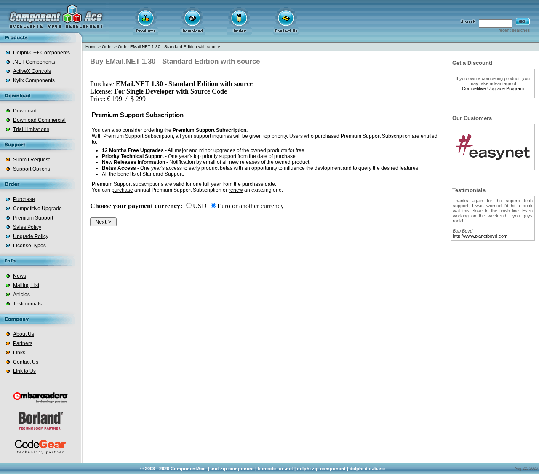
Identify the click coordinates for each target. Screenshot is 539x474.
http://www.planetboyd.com (480, 235)
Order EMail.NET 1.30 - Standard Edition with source (169, 46)
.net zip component (232, 468)
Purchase (24, 199)
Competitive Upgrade (37, 209)
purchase (122, 190)
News (19, 276)
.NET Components (34, 62)
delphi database (367, 468)
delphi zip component (321, 468)
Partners (22, 343)
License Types (29, 246)
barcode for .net (275, 468)
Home (91, 46)
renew (236, 190)
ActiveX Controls (32, 71)
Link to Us (24, 371)
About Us (23, 334)
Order (107, 46)
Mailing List (26, 285)
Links (19, 353)
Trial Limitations (31, 129)
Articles (21, 294)
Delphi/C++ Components (41, 53)
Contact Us (25, 362)
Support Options (31, 169)
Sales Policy (27, 227)
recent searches (514, 30)
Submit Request (31, 160)
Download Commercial (39, 120)
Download (25, 111)
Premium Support (33, 218)
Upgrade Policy (30, 236)
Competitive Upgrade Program (493, 88)
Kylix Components (34, 80)
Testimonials (27, 304)
